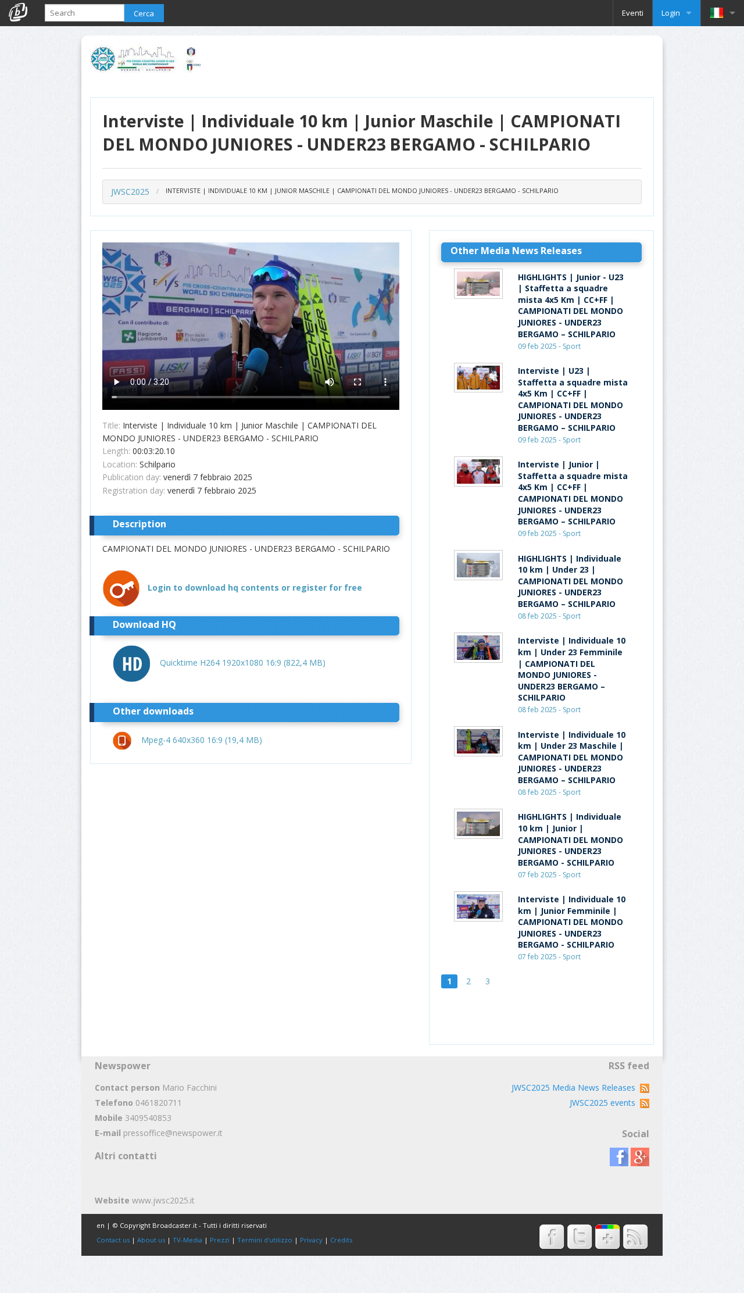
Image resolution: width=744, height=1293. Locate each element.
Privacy (311, 1239)
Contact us (113, 1239)
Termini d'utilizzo (264, 1239)
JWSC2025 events (605, 1102)
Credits (341, 1239)
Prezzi (220, 1239)
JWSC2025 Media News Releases (576, 1087)
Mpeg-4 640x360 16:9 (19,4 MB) (201, 739)
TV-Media (187, 1239)
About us (151, 1239)
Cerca (144, 13)
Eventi (632, 13)
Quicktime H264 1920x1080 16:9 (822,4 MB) (243, 662)
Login (670, 13)
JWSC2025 (130, 191)
